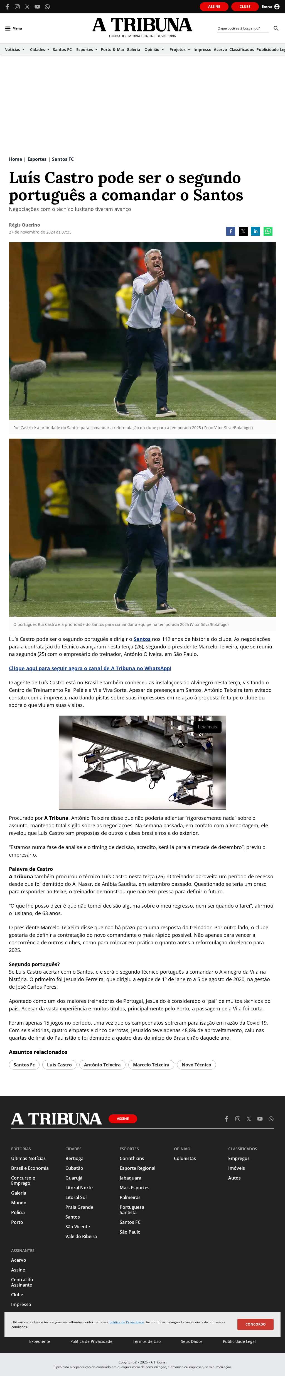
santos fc (24, 1065)
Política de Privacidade (126, 1322)
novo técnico (196, 1065)
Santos (142, 639)
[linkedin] (255, 232)
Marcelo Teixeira (151, 1065)
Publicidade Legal (239, 1341)
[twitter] (243, 232)
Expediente (39, 1341)
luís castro (59, 1065)
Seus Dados (192, 1341)
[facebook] (230, 232)
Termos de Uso (147, 1341)
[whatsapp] (268, 232)
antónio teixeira (102, 1065)
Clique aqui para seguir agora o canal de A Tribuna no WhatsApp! (90, 668)
